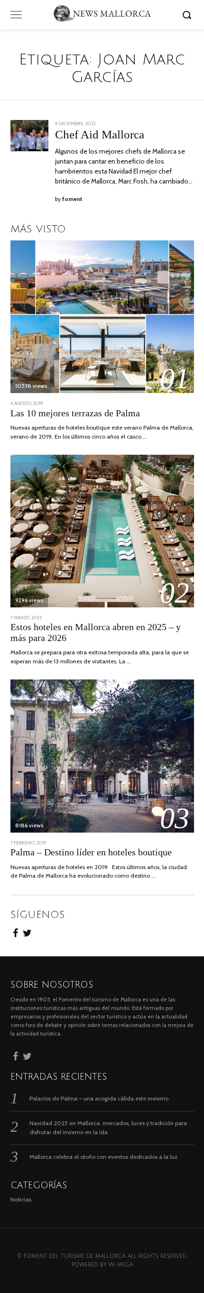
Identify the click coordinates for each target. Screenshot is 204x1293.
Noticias (20, 1199)
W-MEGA (121, 1265)
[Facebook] (15, 931)
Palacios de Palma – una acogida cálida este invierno (98, 1098)
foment (72, 199)
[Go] (188, 14)
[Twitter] (27, 931)
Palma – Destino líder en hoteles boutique (91, 852)
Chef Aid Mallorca (99, 134)
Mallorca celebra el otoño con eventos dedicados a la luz (103, 1156)
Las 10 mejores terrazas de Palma (75, 413)
